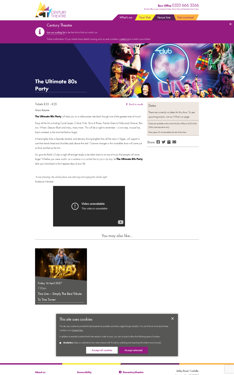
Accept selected (172, 319)
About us (40, 372)
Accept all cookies (102, 350)
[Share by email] (174, 142)
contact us (124, 39)
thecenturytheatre (133, 372)
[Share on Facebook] (158, 142)
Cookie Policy (77, 330)
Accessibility (84, 372)
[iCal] (169, 142)
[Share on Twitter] (163, 142)
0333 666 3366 (185, 5)
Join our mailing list (56, 32)
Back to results (136, 104)
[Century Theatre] (50, 9)
